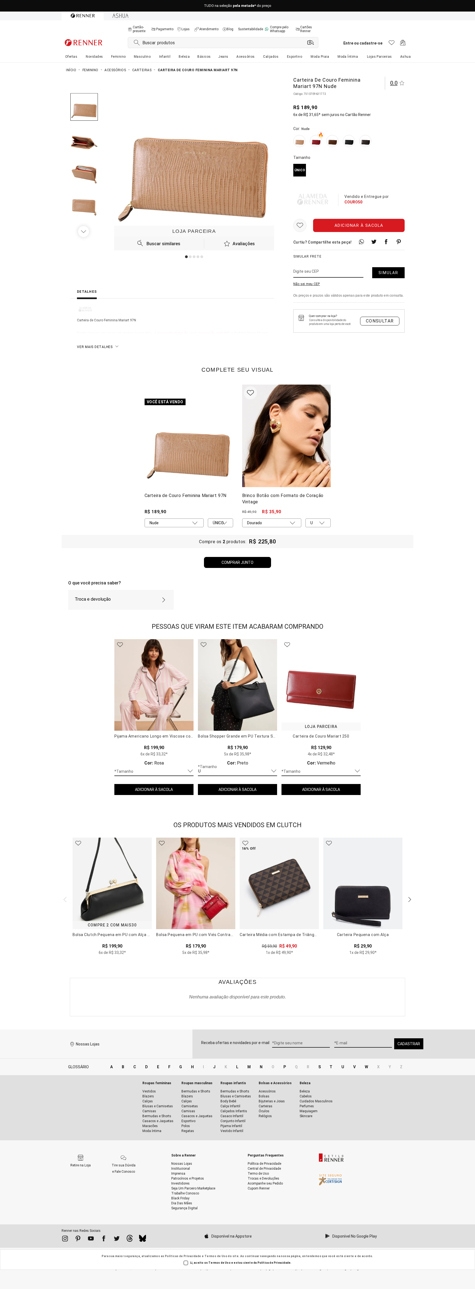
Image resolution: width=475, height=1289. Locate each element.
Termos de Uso (216, 1256)
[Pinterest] (77, 1239)
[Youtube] (90, 1239)
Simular (388, 273)
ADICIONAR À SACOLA (154, 789)
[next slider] (64, 899)
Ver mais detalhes (95, 347)
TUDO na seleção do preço (237, 6)
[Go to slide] (186, 256)
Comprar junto (237, 562)
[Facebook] (103, 1239)
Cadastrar (408, 1044)
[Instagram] (65, 1239)
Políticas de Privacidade (183, 1256)
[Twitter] (116, 1239)
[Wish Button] (299, 225)
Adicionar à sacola (359, 225)
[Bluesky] (142, 1239)
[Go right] (84, 231)
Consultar (380, 321)
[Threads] (129, 1239)
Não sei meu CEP (306, 284)
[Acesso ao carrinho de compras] (402, 44)
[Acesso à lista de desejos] (391, 44)
